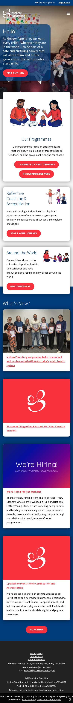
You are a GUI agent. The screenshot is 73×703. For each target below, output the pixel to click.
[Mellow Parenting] (14, 13)
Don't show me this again (49, 699)
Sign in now (64, 2)
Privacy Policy (36, 653)
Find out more (29, 699)
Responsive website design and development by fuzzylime (36, 690)
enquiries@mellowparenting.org (39, 670)
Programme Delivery (36, 174)
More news (37, 630)
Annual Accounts (36, 659)
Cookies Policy (36, 656)
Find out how (15, 73)
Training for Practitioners (36, 165)
